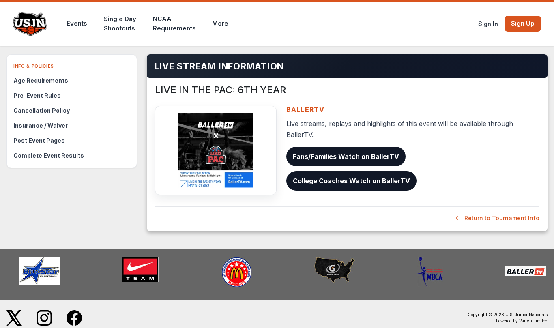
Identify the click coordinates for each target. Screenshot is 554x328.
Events (77, 23)
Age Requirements (40, 80)
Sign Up (523, 23)
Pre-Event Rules (37, 95)
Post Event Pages (39, 140)
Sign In (488, 23)
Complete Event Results (48, 155)
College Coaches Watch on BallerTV (351, 181)
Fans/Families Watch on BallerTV (346, 156)
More (220, 23)
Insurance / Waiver (40, 125)
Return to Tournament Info (501, 217)
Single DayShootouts (120, 23)
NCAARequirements (174, 23)
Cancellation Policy (41, 110)
